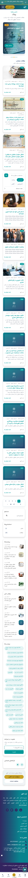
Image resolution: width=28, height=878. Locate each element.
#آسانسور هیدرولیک (18, 676)
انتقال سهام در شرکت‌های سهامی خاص (14, 485)
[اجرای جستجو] (6, 175)
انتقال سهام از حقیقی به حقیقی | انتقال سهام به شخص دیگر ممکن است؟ (14, 155)
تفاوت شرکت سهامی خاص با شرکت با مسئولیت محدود (15, 454)
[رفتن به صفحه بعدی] (7, 504)
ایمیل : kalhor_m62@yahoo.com (16, 845)
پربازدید (13, 180)
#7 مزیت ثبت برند (19, 672)
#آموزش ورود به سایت (18, 697)
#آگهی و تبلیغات (19, 689)
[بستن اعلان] (25, 2)
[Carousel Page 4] (15, 57)
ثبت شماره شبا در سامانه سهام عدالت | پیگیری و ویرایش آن (15, 118)
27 (14, 504)
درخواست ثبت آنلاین (14, 777)
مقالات (6, 25)
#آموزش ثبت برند (9, 689)
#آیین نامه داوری (19, 715)
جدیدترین (20, 180)
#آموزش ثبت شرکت (18, 693)
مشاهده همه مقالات (11, 50)
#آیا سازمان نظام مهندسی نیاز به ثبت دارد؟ (13, 710)
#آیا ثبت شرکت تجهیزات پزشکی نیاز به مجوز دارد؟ (13, 705)
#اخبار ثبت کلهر (9, 715)
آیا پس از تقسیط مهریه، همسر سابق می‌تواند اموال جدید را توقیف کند (15, 387)
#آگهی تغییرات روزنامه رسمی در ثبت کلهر (13, 680)
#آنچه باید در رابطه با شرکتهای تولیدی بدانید (13, 701)
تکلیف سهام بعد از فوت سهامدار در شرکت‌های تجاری (14, 316)
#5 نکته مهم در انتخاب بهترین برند (15, 656)
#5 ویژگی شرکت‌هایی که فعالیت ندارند (15, 664)
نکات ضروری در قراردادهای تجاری (15, 29)
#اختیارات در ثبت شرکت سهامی (16, 719)
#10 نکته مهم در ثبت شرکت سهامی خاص (12, 648)
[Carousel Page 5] (16, 57)
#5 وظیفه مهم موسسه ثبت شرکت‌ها (15, 660)
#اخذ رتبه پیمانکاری (18, 723)
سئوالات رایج (23, 829)
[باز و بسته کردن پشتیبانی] (25, 869)
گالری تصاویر (23, 826)
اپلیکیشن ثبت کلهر (22, 831)
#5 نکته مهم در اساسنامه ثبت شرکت (15, 653)
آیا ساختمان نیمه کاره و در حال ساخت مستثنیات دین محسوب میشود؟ (15, 352)
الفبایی (13, 184)
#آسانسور (10, 672)
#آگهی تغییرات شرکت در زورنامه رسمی (14, 685)
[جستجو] (6, 516)
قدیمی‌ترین (20, 184)
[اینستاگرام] (22, 764)
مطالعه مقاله (9, 46)
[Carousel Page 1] (11, 57)
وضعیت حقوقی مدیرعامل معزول (14, 247)
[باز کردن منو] (3, 7)
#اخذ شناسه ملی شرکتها (18, 730)
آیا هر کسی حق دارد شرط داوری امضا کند (15, 213)
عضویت (14, 752)
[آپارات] (18, 764)
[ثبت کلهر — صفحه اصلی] (21, 7)
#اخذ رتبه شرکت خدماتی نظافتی (16, 727)
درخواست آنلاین (10, 7)
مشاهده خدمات (14, 781)
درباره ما (25, 821)
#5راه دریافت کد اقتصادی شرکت (16, 668)
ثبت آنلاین (24, 823)
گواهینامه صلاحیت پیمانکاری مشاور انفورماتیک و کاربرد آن (15, 422)
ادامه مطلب (8, 92)
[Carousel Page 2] (12, 57)
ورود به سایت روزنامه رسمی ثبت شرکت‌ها (14, 85)
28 (10, 504)
